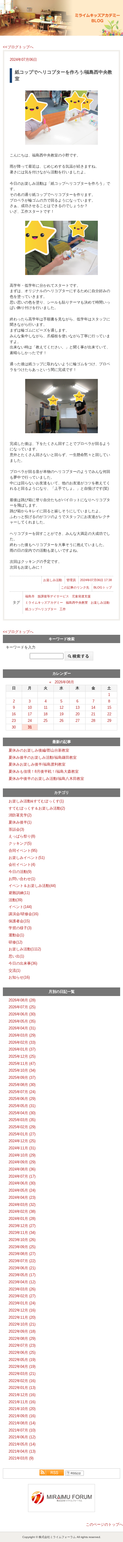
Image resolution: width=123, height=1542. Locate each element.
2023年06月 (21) (22, 1268)
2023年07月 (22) (22, 1261)
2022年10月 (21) (22, 1324)
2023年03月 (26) (22, 1289)
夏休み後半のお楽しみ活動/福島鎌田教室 (43, 757)
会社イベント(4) (22, 864)
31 (30, 727)
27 (78, 720)
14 (93, 707)
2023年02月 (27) (22, 1296)
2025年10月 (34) (22, 1070)
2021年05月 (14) (22, 1444)
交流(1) (14, 970)
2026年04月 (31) (22, 1028)
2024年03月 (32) (22, 1204)
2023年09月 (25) (22, 1247)
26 (61, 720)
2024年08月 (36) (22, 1169)
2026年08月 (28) (22, 1000)
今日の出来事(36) (23, 963)
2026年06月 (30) (22, 1014)
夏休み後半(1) (20, 822)
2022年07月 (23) (22, 1345)
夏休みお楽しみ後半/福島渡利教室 (37, 764)
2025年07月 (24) (22, 1092)
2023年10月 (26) (22, 1240)
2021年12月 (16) (22, 1395)
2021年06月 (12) (22, 1437)
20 (78, 714)
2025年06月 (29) (22, 1099)
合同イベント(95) (23, 850)
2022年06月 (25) (22, 1352)
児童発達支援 (81, 596)
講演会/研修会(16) (23, 914)
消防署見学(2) (20, 815)
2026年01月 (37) (22, 1049)
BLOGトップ (103, 587)
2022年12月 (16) (22, 1310)
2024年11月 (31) (22, 1148)
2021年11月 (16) (22, 1402)
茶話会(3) (16, 829)
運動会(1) (16, 935)
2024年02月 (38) (22, 1211)
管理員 (71, 580)
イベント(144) (20, 907)
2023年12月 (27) (22, 1226)
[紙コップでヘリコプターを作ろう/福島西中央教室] (61, 117)
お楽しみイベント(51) (27, 858)
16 (14, 714)
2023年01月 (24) (22, 1303)
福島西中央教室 (77, 602)
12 (61, 707)
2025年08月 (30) (22, 1085)
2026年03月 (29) (22, 1035)
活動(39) (15, 900)
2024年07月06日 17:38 (96, 580)
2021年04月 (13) (22, 1451)
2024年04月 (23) (22, 1197)
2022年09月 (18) (22, 1331)
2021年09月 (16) (22, 1416)
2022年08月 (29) (22, 1338)
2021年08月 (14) (22, 1423)
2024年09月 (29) (22, 1162)
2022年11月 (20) (22, 1317)
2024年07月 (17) (22, 1176)
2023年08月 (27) (22, 1254)
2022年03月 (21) (22, 1374)
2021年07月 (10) (22, 1430)
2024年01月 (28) (22, 1218)
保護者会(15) (19, 921)
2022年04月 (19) (22, 1366)
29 (109, 720)
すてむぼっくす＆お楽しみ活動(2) (37, 808)
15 (109, 707)
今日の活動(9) (20, 872)
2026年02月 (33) (22, 1042)
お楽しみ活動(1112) (25, 949)
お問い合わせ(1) (22, 879)
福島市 (30, 596)
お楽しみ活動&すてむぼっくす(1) (36, 801)
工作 (62, 609)
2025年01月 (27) (22, 1134)
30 (14, 727)
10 (30, 707)
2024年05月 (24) (22, 1190)
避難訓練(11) (19, 893)
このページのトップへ (104, 1524)
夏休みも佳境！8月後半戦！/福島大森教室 (44, 771)
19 (61, 714)
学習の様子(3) (20, 928)
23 (14, 720)
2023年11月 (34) (22, 1232)
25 (45, 720)
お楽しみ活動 (52, 580)
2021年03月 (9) (21, 1458)
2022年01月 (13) (22, 1388)
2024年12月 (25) (22, 1141)
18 (45, 714)
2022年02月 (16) (22, 1381)
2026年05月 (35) (22, 1021)
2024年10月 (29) (22, 1155)
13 (78, 707)
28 (93, 720)
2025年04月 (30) (22, 1113)
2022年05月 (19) (22, 1360)
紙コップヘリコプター (41, 609)
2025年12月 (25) (22, 1056)
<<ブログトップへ (18, 47)
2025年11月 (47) (22, 1063)
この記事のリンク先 (75, 587)
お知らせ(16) (19, 977)
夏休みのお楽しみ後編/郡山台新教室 (39, 750)
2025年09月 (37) (22, 1077)
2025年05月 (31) (22, 1106)
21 (93, 714)
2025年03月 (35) (22, 1120)
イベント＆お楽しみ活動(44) (32, 886)
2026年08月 (64, 682)
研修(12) (15, 942)
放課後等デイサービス (53, 596)
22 (109, 714)
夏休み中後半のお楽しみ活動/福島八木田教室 (46, 778)
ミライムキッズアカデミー (44, 602)
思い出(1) (16, 956)
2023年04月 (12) (22, 1282)
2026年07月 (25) (22, 1007)
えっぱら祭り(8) (22, 836)
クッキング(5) (20, 843)
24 (30, 720)
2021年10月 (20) (22, 1409)
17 (30, 714)
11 (45, 707)
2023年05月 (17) (22, 1275)
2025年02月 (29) (22, 1127)
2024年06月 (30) (22, 1183)
